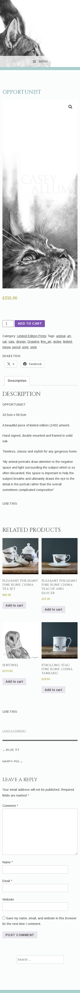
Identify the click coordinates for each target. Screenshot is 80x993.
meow (6, 347)
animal (60, 336)
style (33, 347)
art (69, 336)
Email (7, 881)
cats (11, 341)
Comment (10, 805)
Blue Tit (12, 749)
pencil (16, 347)
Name (7, 862)
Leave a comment (14, 731)
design (21, 341)
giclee (57, 341)
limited (67, 341)
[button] (70, 107)
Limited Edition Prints (31, 336)
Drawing (33, 341)
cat (4, 341)
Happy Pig (10, 761)
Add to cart (30, 323)
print (25, 347)
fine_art (46, 341)
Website (8, 899)
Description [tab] (17, 380)
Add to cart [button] (14, 605)
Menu (43, 61)
